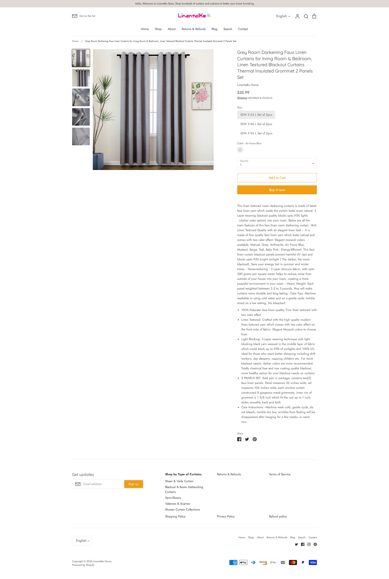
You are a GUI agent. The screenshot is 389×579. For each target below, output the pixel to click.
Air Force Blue (240, 149)
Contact (243, 29)
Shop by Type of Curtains (183, 474)
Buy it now (277, 189)
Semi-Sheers (173, 498)
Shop (158, 29)
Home (145, 29)
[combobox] (277, 163)
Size (239, 107)
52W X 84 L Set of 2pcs (256, 124)
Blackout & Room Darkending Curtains (184, 489)
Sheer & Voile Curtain (179, 481)
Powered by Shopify (83, 565)
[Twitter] (295, 544)
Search (227, 29)
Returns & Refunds (194, 29)
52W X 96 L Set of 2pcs (256, 133)
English (281, 16)
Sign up (133, 484)
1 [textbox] (241, 165)
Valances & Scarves (177, 503)
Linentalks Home (248, 85)
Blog (214, 29)
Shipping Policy (175, 516)
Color (249, 143)
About (172, 29)
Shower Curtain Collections (182, 509)
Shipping (242, 98)
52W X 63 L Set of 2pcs (256, 114)
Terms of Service (280, 474)
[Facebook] (301, 544)
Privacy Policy (226, 516)
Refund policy (278, 516)
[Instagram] (307, 544)
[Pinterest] (314, 544)
